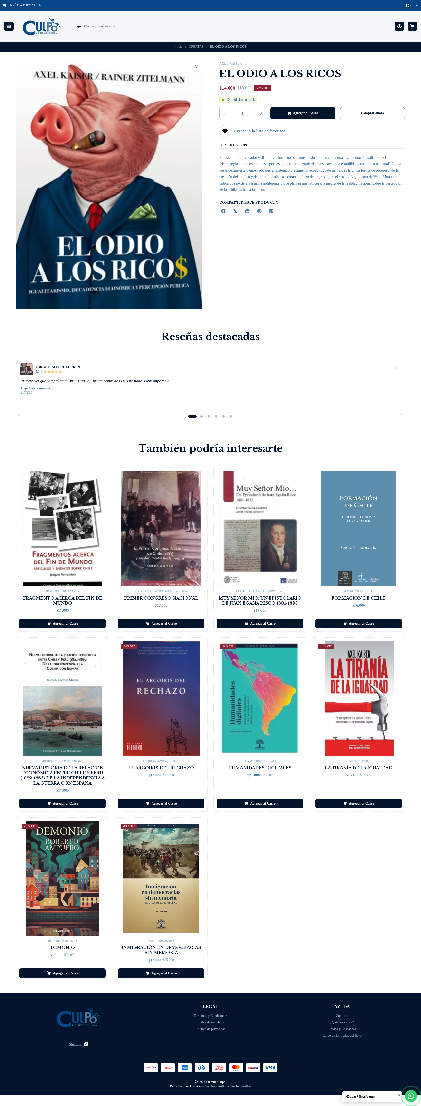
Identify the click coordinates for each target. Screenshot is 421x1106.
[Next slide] (401, 416)
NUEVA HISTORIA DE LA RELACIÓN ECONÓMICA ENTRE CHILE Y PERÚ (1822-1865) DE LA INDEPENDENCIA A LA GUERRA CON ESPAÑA (62, 775)
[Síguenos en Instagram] (86, 1044)
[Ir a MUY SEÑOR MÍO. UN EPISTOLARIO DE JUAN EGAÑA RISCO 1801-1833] (260, 528)
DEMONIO (62, 947)
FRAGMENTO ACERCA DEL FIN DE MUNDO (62, 601)
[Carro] (412, 26)
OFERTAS (196, 46)
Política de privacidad (211, 1029)
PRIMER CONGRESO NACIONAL (161, 598)
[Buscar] (79, 26)
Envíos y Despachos (342, 1029)
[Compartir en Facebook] (223, 211)
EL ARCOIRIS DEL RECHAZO (161, 767)
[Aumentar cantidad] (261, 113)
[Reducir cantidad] (224, 113)
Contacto (342, 1016)
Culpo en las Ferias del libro (342, 1035)
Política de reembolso (210, 1022)
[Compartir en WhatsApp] (247, 211)
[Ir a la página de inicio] (41, 26)
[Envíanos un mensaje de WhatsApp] (411, 1096)
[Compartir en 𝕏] (235, 211)
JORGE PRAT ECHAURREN (58, 367)
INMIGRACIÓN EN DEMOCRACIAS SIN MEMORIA (161, 950)
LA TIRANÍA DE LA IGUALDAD (358, 767)
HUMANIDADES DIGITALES (260, 767)
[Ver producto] (26, 369)
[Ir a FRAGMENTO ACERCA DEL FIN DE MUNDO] (62, 528)
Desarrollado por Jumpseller (231, 1086)
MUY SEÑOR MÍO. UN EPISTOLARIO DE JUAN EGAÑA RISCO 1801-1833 (260, 601)
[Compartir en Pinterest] (259, 211)
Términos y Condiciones (210, 1016)
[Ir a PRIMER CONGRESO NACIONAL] (161, 528)
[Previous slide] (19, 416)
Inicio (178, 46)
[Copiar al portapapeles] (271, 211)
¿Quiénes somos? (342, 1022)
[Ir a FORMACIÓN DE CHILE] (358, 528)
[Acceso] (399, 26)
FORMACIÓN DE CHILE (358, 598)
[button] (192, 416)
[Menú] (9, 26)
